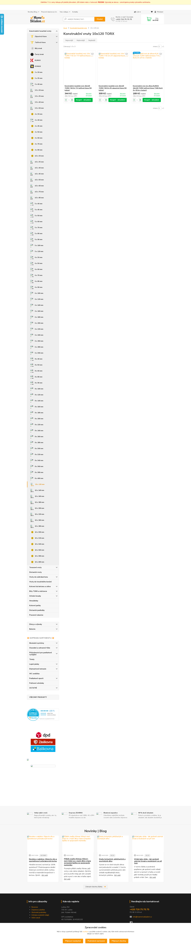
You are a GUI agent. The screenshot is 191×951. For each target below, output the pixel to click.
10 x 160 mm (39, 496)
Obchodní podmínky (38, 912)
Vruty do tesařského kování (40, 582)
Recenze (34, 907)
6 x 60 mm (38, 269)
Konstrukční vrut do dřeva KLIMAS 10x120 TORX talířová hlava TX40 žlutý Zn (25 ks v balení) (148, 88)
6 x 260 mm (39, 341)
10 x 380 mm (39, 556)
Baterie (32, 629)
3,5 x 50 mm (39, 108)
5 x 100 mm (39, 245)
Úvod (65, 28)
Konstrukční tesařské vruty (40, 31)
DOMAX (38, 66)
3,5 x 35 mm (39, 96)
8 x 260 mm (39, 437)
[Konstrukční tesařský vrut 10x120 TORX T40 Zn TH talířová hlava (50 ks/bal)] (80, 68)
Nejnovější (69, 40)
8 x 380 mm (39, 472)
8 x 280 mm (39, 442)
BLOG (112, 855)
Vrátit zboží (35, 918)
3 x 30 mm (38, 72)
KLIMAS (38, 60)
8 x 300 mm (39, 448)
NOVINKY (43, 855)
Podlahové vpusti (36, 678)
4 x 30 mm (38, 114)
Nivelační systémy (36, 643)
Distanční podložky (37, 610)
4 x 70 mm (38, 144)
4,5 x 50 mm (39, 180)
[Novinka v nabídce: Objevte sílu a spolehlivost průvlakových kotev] (43, 844)
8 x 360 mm (39, 466)
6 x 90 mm (38, 287)
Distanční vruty (35, 572)
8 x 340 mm (39, 460)
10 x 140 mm (39, 490)
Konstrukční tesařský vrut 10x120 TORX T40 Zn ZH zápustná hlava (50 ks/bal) (112, 88)
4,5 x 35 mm (39, 162)
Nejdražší (91, 40)
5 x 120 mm (39, 251)
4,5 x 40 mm (39, 168)
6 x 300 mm (39, 353)
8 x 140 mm (39, 401)
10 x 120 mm (39, 484)
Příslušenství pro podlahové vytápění (40, 654)
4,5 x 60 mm (39, 186)
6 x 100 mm (39, 293)
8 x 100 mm (39, 389)
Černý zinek (39, 54)
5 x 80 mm (38, 233)
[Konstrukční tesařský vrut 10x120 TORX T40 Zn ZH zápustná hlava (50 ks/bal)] (114, 68)
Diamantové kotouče (37, 669)
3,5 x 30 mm (39, 90)
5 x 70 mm (38, 227)
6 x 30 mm (38, 257)
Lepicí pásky (34, 664)
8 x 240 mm (39, 431)
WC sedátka (34, 674)
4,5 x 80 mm (39, 198)
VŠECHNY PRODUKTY (38, 697)
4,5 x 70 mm (39, 192)
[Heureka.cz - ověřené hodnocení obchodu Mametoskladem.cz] (43, 714)
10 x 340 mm (39, 544)
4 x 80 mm (38, 150)
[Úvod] (44, 19)
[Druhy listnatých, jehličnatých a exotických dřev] (113, 844)
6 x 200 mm (39, 323)
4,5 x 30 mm (39, 156)
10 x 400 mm (39, 562)
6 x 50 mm (38, 263)
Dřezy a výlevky (35, 624)
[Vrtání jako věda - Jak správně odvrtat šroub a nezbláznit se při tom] (148, 844)
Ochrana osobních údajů (40, 915)
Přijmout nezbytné (73, 941)
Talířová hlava (40, 42)
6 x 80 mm (38, 281)
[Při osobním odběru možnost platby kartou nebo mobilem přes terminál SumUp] (43, 777)
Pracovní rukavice (36, 615)
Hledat (100, 19)
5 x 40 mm (38, 204)
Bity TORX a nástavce (38, 591)
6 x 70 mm (38, 275)
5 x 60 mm (38, 222)
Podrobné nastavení (96, 941)
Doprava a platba (38, 910)
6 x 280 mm (39, 347)
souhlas (85, 932)
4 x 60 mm (38, 138)
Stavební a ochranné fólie (39, 648)
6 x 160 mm (39, 311)
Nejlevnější (81, 40)
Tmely (31, 659)
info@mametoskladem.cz (142, 917)
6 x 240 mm (39, 335)
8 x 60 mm (38, 371)
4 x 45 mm (38, 126)
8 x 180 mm (39, 413)
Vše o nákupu (64, 12)
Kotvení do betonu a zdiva (40, 586)
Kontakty (75, 12)
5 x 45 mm (38, 210)
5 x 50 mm (38, 216)
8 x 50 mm (38, 365)
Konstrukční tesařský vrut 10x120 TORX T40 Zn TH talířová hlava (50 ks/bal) (78, 88)
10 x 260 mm (39, 520)
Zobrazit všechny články (93, 887)
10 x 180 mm (39, 502)
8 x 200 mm (39, 419)
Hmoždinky (33, 601)
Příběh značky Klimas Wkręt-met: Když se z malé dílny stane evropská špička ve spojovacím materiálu (77, 862)
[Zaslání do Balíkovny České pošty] (43, 749)
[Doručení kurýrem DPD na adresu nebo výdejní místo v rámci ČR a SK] (43, 735)
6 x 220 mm (39, 329)
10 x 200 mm (39, 508)
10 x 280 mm (39, 526)
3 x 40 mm (38, 84)
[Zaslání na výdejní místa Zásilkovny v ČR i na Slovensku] (43, 742)
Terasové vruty (35, 567)
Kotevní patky (35, 605)
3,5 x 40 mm (39, 102)
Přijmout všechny (119, 941)
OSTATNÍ (33, 688)
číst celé (45, 875)
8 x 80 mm (38, 377)
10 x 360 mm (39, 550)
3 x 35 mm (38, 78)
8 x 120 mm (39, 395)
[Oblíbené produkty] (152, 12)
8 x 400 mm (39, 478)
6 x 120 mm (39, 299)
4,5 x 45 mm (39, 174)
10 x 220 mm (39, 514)
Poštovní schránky (36, 683)
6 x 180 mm (39, 317)
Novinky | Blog (32, 12)
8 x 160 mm (39, 407)
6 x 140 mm (39, 305)
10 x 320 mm (39, 538)
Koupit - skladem (83, 100)
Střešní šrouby (35, 596)
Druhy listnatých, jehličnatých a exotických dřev (112, 860)
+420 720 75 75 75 (124, 19)
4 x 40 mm (38, 120)
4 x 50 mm (38, 132)
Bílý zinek (38, 48)
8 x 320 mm (39, 454)
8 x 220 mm (39, 425)
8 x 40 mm (38, 359)
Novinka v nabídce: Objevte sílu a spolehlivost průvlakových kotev (43, 860)
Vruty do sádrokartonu (38, 577)
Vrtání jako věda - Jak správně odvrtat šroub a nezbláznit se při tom (148, 861)
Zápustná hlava (41, 36)
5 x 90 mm (38, 239)
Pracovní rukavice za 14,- (49, 12)
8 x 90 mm (38, 383)
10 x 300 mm (39, 532)
